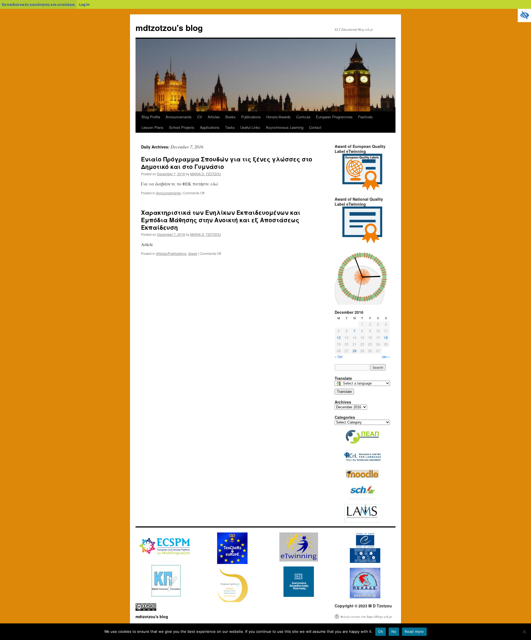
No (394, 631)
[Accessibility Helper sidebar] (524, 15)
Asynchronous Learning (284, 127)
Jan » (386, 356)
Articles (214, 116)
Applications (210, 127)
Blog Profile (151, 116)
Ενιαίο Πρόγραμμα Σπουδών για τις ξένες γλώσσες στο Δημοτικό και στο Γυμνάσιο (226, 163)
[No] (524, 631)
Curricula (303, 116)
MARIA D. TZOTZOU (205, 173)
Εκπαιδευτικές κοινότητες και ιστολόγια (38, 4)
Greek (192, 253)
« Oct (338, 356)
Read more (414, 631)
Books (230, 116)
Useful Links (250, 127)
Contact (315, 127)
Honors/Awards (278, 116)
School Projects (181, 127)
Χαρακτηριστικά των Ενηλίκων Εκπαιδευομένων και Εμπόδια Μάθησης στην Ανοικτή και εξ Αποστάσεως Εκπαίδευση (220, 220)
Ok (380, 631)
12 (339, 337)
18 (386, 337)
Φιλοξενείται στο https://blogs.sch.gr (366, 616)
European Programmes (334, 116)
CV (199, 116)
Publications (251, 116)
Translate (344, 392)
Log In (84, 4)
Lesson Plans (152, 127)
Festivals (365, 116)
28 (354, 350)
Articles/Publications (171, 253)
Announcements (179, 116)
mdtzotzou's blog (169, 27)
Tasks (230, 127)
